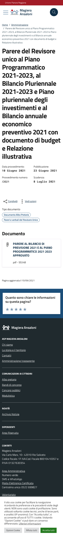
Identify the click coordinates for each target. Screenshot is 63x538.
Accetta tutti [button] (49, 530)
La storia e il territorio (14, 350)
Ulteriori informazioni (30, 523)
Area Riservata (10, 433)
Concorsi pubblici (11, 390)
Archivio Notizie (10, 414)
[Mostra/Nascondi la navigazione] (6, 12)
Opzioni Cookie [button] (13, 530)
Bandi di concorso (12, 385)
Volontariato (9, 495)
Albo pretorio (9, 379)
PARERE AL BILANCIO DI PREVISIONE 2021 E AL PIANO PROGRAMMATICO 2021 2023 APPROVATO (32, 249)
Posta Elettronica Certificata (17, 483)
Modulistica (8, 396)
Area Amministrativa (13, 471)
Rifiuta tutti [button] (31, 530)
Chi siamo (7, 345)
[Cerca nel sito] (54, 12)
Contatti (6, 355)
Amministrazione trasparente (18, 361)
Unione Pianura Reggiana (15, 2)
